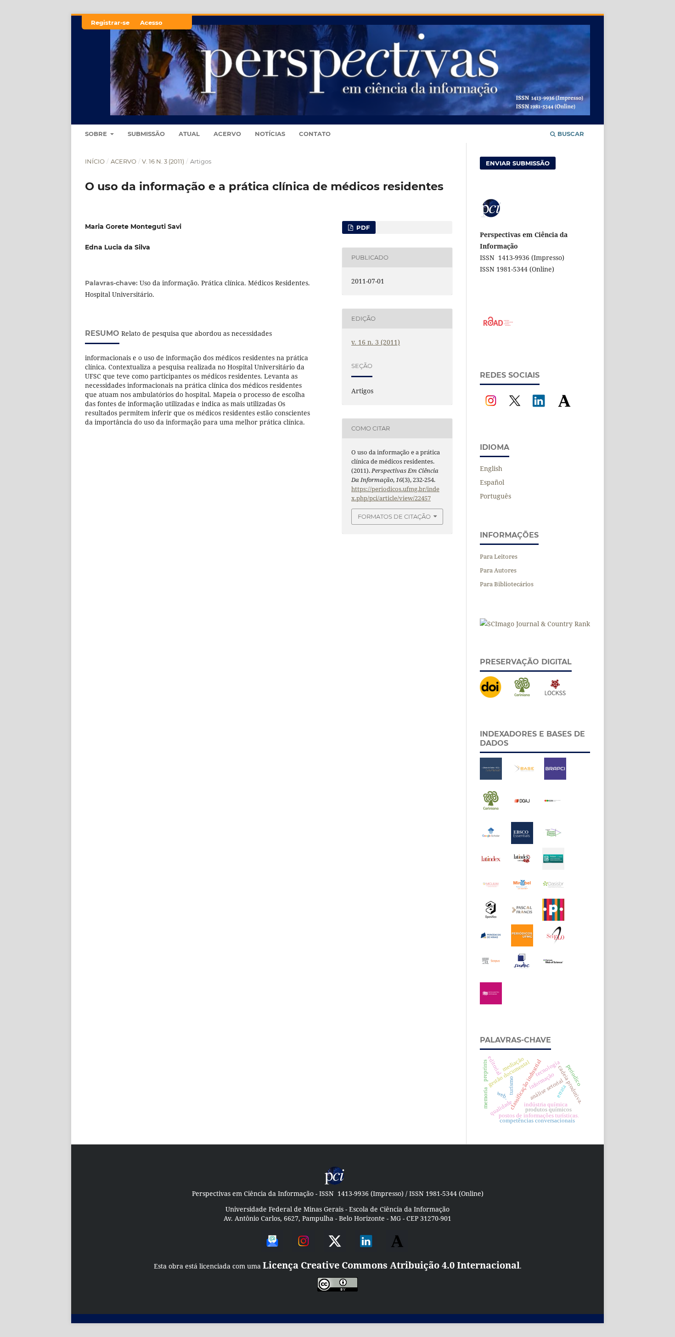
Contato (315, 133)
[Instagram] (491, 409)
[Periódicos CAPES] (553, 918)
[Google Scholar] (491, 841)
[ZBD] (491, 1001)
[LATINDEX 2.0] (522, 867)
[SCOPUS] (491, 969)
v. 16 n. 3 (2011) (163, 161)
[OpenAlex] (491, 918)
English (491, 468)
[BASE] (524, 777)
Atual (189, 133)
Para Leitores (499, 556)
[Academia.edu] (564, 409)
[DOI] (491, 695)
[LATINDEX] (491, 867)
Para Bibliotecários (507, 584)
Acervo (227, 133)
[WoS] (553, 969)
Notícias (270, 133)
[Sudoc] (522, 969)
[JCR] (553, 841)
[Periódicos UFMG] (522, 944)
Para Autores (498, 570)
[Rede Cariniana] (522, 695)
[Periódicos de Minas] (491, 944)
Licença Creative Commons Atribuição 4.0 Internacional (391, 1265)
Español (492, 482)
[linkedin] (366, 1248)
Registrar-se (110, 22)
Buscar (570, 133)
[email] (272, 1248)
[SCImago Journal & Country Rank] (535, 623)
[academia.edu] (397, 1248)
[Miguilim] (491, 893)
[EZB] (553, 809)
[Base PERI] (491, 777)
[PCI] (335, 1183)
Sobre (97, 133)
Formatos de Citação (394, 516)
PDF (362, 227)
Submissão (146, 133)
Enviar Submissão (518, 163)
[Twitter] (335, 1248)
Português (495, 496)
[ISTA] (522, 841)
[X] (515, 409)
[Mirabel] (522, 893)
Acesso (151, 22)
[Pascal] (522, 918)
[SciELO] (555, 944)
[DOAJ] (522, 809)
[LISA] (553, 867)
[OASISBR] (553, 893)
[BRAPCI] (555, 777)
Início (95, 161)
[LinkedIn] (539, 409)
